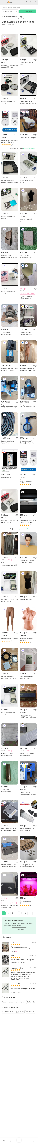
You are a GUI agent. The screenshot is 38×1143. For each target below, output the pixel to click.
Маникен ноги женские (9, 638)
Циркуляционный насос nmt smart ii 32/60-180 (9, 369)
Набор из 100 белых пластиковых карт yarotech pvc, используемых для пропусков (27, 754)
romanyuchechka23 (17, 968)
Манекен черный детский (26, 220)
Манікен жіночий (26, 599)
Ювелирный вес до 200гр (26, 63)
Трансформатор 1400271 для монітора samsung (27, 716)
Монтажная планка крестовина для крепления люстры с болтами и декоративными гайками (23, 973)
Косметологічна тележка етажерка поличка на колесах (26, 333)
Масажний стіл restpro (28, 138)
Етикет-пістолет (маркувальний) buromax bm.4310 (28, 793)
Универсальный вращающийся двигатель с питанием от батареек (9, 791)
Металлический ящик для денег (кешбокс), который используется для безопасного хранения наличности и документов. (9, 866)
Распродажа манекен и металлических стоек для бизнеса (23, 948)
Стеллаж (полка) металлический (6, 754)
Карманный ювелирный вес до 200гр (9, 521)
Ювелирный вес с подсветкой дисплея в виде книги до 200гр (9, 181)
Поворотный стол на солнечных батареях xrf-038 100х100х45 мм (9, 829)
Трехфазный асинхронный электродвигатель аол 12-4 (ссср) (9, 333)
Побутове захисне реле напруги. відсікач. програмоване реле (9, 141)
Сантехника (30, 1012)
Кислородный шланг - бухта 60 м (9, 442)
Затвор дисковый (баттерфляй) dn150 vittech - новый (26, 442)
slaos (12, 956)
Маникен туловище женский (26, 639)
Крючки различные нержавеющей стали (27, 866)
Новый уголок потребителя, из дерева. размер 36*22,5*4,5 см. (25, 256)
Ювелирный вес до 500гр (8, 217)
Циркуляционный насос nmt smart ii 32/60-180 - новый (28, 406)
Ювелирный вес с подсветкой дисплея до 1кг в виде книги (28, 102)
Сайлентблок (31, 1002)
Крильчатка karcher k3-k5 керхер (22, 960)
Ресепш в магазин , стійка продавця (26, 297)
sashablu (14, 943)
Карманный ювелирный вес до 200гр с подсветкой (9, 66)
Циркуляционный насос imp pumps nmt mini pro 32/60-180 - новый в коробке (9, 406)
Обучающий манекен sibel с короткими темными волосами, (27, 561)
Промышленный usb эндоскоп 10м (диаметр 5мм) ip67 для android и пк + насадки (9, 677)
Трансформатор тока (9, 1002)
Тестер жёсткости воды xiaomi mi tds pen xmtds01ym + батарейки (28, 521)
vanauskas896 (15, 984)
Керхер (22, 1002)
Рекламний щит (6, 477)
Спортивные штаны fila (9, 565)
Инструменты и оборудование (13, 1012)
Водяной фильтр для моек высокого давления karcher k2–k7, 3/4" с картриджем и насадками (28, 829)
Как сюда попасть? (29, 149)
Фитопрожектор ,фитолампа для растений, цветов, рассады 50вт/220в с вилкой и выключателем (28, 902)
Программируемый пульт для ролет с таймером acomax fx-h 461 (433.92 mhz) (28, 677)
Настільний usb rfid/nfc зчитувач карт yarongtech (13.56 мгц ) (9, 906)
